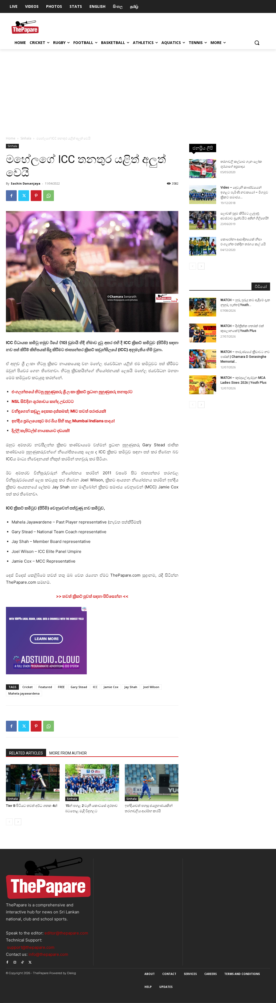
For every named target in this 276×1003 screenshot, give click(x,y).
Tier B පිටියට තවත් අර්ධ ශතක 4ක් (31, 806)
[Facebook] (11, 195)
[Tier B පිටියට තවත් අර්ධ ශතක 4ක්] (33, 782)
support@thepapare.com (30, 947)
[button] (256, 42)
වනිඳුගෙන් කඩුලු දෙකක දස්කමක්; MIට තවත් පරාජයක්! (59, 411)
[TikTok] (22, 961)
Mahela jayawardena (24, 693)
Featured (45, 687)
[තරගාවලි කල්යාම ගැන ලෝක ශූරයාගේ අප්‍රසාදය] (202, 168)
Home (10, 138)
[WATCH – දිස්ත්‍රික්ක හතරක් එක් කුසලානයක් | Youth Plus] (202, 333)
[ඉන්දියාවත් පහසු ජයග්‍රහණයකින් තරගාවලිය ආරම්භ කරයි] (151, 782)
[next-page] (18, 821)
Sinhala (25, 138)
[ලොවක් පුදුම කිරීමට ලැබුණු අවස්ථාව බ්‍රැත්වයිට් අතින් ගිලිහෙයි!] (202, 220)
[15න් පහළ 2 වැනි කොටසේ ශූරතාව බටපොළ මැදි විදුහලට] (92, 782)
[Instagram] (14, 961)
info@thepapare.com (48, 954)
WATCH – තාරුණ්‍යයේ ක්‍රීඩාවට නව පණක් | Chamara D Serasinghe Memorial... (245, 356)
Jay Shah (130, 687)
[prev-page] (9, 821)
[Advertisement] (138, 89)
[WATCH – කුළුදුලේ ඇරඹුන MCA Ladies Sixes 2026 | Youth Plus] (202, 384)
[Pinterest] (36, 195)
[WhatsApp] (48, 195)
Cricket (27, 687)
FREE (61, 687)
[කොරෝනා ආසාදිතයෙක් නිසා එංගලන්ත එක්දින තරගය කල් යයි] (202, 246)
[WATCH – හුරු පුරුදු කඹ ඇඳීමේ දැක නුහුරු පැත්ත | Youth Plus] (202, 307)
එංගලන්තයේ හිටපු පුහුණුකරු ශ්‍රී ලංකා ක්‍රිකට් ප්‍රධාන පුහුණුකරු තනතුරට (72, 391)
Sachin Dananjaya (25, 183)
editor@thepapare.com (66, 933)
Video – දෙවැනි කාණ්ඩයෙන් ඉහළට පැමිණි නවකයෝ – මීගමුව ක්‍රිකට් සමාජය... (244, 192)
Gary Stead (79, 687)
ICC (95, 687)
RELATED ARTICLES (26, 753)
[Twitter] (23, 195)
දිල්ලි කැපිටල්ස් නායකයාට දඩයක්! (41, 430)
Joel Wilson (151, 687)
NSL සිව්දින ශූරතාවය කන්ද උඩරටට (43, 401)
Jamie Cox (111, 687)
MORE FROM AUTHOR (68, 753)
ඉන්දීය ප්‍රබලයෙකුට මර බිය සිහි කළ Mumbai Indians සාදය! (63, 420)
